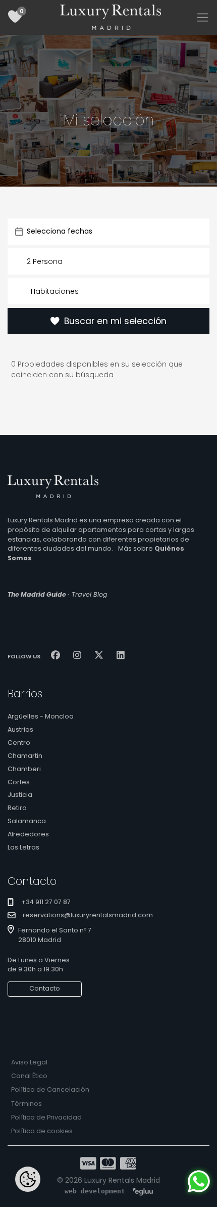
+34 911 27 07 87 (46, 902)
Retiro (17, 807)
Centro (19, 742)
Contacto (44, 988)
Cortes (19, 782)
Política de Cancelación (50, 1089)
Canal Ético (29, 1075)
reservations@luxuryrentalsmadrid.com (88, 915)
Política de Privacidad (46, 1117)
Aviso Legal (29, 1062)
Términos (26, 1103)
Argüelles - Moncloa (41, 716)
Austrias (20, 729)
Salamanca (27, 821)
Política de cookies (42, 1131)
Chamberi (24, 769)
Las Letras (23, 847)
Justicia (20, 794)
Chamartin (25, 755)
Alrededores (28, 834)
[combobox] (108, 261)
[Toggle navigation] (202, 17)
